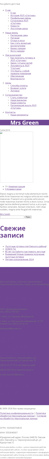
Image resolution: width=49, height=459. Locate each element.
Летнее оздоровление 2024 (19, 259)
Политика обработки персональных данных (23, 414)
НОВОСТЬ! (10, 249)
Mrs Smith (5, 214)
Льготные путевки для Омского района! (25, 246)
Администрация (16, 186)
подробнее (7, 286)
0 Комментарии (13, 189)
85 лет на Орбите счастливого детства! (25, 251)
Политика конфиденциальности (16, 413)
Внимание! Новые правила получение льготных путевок (24, 255)
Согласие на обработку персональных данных (23, 417)
